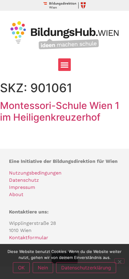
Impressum (22, 187)
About (16, 194)
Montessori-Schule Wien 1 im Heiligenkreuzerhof (59, 111)
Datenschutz (24, 180)
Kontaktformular (28, 237)
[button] (64, 64)
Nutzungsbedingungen (35, 173)
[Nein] (119, 261)
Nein (43, 268)
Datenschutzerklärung (86, 268)
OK (21, 268)
